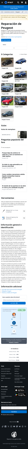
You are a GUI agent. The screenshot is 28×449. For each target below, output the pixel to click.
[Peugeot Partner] (7, 113)
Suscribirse (14, 411)
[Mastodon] (17, 426)
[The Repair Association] (25, 426)
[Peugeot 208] (20, 62)
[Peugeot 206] (7, 62)
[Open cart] (22, 2)
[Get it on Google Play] (20, 395)
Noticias (16, 371)
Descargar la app (19, 386)
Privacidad (3, 391)
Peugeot (18, 12)
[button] (18, 2)
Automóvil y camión (9, 12)
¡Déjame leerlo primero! (8, 414)
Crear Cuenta (14, 8)
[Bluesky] (20, 426)
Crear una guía (7, 40)
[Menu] (2, 2)
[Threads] (22, 426)
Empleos (3, 376)
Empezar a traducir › (14, 342)
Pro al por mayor (19, 376)
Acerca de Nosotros (5, 369)
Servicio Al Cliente (5, 371)
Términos (3, 394)
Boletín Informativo (5, 378)
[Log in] (25, 2)
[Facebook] (5, 426)
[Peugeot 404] (20, 88)
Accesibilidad (4, 389)
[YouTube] (14, 426)
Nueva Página (24, 54)
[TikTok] (3, 426)
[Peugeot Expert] (20, 101)
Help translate (12, 421)
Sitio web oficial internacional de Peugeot (12, 289)
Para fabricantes (18, 382)
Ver (24, 211)
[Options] (2, 12)
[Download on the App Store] (20, 390)
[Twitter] (8, 426)
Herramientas (7, 198)
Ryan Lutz (7, 37)
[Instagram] (11, 426)
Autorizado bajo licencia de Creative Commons (14, 443)
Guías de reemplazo (8, 129)
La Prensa (17, 369)
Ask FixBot (13, 303)
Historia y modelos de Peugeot (9, 292)
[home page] (9, 2)
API (2, 380)
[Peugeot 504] (7, 101)
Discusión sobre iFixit (6, 373)
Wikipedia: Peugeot (6, 291)
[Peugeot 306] (7, 75)
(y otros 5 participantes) (16, 37)
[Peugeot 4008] (7, 88)
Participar (17, 373)
